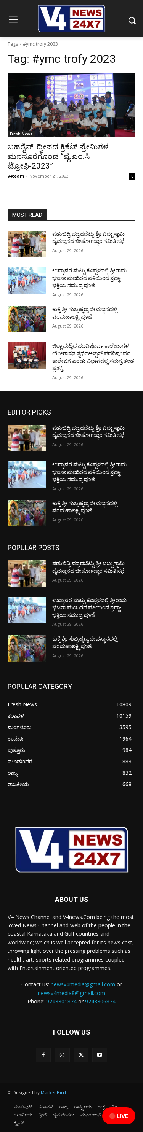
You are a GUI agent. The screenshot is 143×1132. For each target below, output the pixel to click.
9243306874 (100, 1001)
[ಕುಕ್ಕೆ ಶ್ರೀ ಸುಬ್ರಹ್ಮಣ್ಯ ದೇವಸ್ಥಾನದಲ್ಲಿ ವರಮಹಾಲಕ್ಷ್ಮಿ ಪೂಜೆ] (27, 319)
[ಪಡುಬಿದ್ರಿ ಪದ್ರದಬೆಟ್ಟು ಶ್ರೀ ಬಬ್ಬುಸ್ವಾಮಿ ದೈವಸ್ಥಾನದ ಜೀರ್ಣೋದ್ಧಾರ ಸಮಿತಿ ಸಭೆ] (27, 244)
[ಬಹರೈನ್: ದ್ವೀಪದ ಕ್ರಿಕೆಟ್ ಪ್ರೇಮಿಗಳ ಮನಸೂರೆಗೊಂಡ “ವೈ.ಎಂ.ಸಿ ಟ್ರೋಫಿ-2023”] (71, 105)
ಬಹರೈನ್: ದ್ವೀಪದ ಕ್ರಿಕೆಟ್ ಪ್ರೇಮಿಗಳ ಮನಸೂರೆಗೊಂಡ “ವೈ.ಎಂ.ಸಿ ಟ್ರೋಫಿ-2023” (58, 156)
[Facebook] (43, 1055)
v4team (16, 176)
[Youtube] (99, 1055)
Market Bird (53, 1092)
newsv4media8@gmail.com (71, 993)
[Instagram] (62, 1055)
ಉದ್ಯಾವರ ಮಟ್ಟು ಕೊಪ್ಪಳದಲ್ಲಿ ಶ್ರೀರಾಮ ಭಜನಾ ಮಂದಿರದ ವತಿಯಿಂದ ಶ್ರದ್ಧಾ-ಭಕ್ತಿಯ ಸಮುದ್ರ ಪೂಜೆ (89, 277)
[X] (81, 1055)
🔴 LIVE (119, 1116)
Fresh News (21, 134)
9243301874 (61, 1001)
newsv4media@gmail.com (83, 984)
